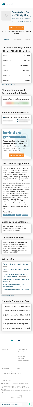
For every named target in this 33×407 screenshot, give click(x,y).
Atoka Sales (4, 349)
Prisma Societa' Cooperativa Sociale (16, 290)
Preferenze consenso (23, 360)
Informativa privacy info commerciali (11, 373)
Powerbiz (3, 351)
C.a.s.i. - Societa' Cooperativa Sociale (16, 269)
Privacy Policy (21, 358)
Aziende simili (17, 39)
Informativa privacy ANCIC (8, 371)
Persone (27, 39)
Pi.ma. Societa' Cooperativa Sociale (15, 264)
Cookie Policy (21, 356)
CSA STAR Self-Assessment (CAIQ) (10, 368)
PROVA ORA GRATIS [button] (16, 28)
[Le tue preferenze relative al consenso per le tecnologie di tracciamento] (30, 404)
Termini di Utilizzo (22, 349)
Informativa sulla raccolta (11, 405)
